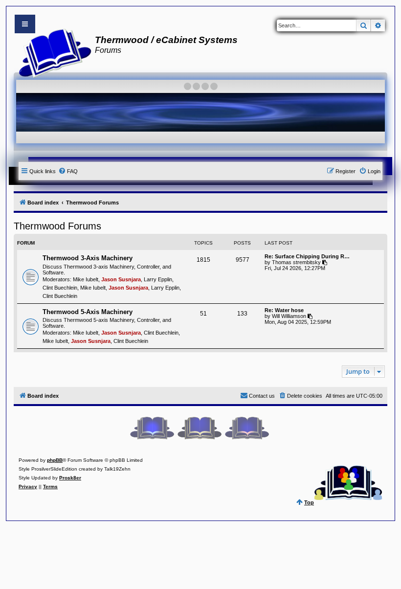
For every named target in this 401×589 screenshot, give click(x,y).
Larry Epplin (158, 279)
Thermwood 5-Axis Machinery (88, 312)
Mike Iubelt (85, 279)
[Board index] (52, 52)
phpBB (55, 460)
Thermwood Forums (57, 226)
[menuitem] (68, 171)
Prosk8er (70, 477)
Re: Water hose (284, 310)
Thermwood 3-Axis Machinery (88, 258)
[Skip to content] (25, 24)
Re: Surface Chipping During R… (307, 256)
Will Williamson (289, 316)
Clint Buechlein (60, 288)
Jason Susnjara (121, 279)
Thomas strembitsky (296, 262)
